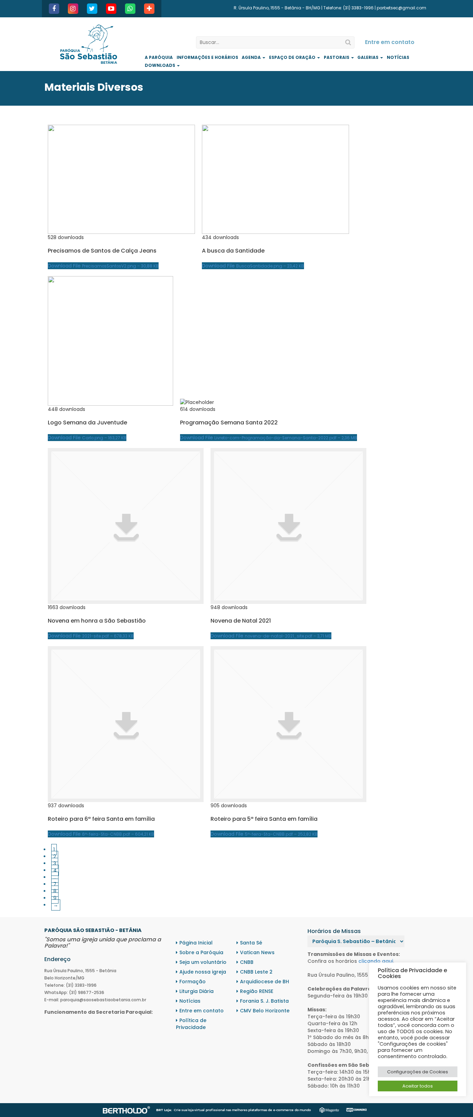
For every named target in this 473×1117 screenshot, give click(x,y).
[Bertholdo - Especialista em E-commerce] (126, 1109)
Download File (103, 265)
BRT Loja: (164, 1110)
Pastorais (337, 57)
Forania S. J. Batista (264, 1000)
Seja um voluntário (202, 962)
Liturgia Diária (196, 991)
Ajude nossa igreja (202, 971)
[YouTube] (111, 8)
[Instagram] (73, 8)
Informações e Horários (207, 57)
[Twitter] (92, 8)
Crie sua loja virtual (189, 1110)
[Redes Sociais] (149, 8)
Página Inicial (196, 942)
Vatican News (257, 952)
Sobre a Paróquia (201, 952)
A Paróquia (159, 57)
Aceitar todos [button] (417, 1086)
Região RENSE (256, 991)
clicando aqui (375, 961)
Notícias (398, 57)
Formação (192, 981)
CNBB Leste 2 (256, 971)
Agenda (252, 57)
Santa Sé (251, 942)
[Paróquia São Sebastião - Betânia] (88, 44)
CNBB (246, 962)
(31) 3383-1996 (358, 8)
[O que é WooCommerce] (356, 1109)
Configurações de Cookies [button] (417, 1071)
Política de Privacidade (191, 1024)
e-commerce (283, 1110)
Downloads (160, 65)
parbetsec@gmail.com (401, 8)
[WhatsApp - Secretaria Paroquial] (130, 8)
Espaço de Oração (292, 57)
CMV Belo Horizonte (264, 1010)
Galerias (368, 57)
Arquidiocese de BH (264, 981)
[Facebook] (54, 8)
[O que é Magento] (329, 1109)
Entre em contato (389, 42)
